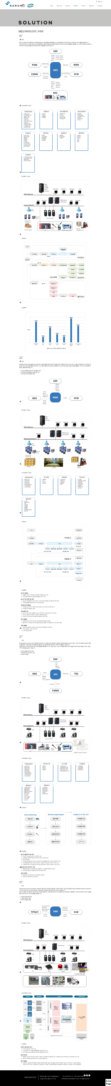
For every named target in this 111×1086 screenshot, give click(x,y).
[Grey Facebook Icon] (97, 2)
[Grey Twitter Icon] (99, 2)
